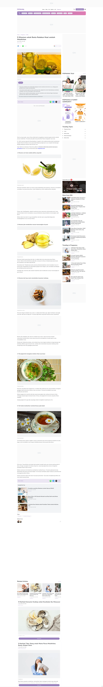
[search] (74, 9)
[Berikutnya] (61, 578)
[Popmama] (20, 9)
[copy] (59, 102)
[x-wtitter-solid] (56, 102)
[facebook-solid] (53, 102)
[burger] (85, 9)
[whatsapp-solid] (51, 102)
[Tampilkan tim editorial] (60, 521)
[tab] (21, 83)
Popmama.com (41, 148)
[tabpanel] (39, 92)
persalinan (19, 148)
